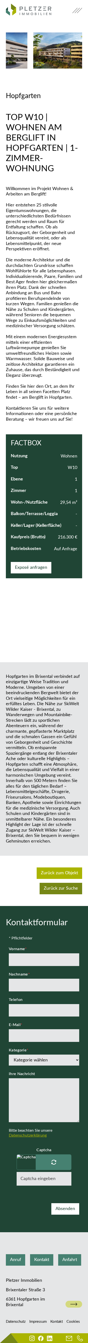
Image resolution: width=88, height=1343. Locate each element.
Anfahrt (69, 1260)
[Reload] (53, 1162)
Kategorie (18, 1050)
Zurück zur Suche (61, 888)
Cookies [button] (73, 1321)
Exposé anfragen (31, 567)
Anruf (15, 1260)
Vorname (18, 949)
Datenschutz (16, 1321)
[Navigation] (77, 10)
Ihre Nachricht (22, 1074)
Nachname (19, 974)
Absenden (65, 1209)
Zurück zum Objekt (59, 873)
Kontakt (41, 1260)
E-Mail (15, 1025)
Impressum (38, 1321)
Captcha (43, 1150)
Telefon (15, 1000)
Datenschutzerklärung (28, 1135)
